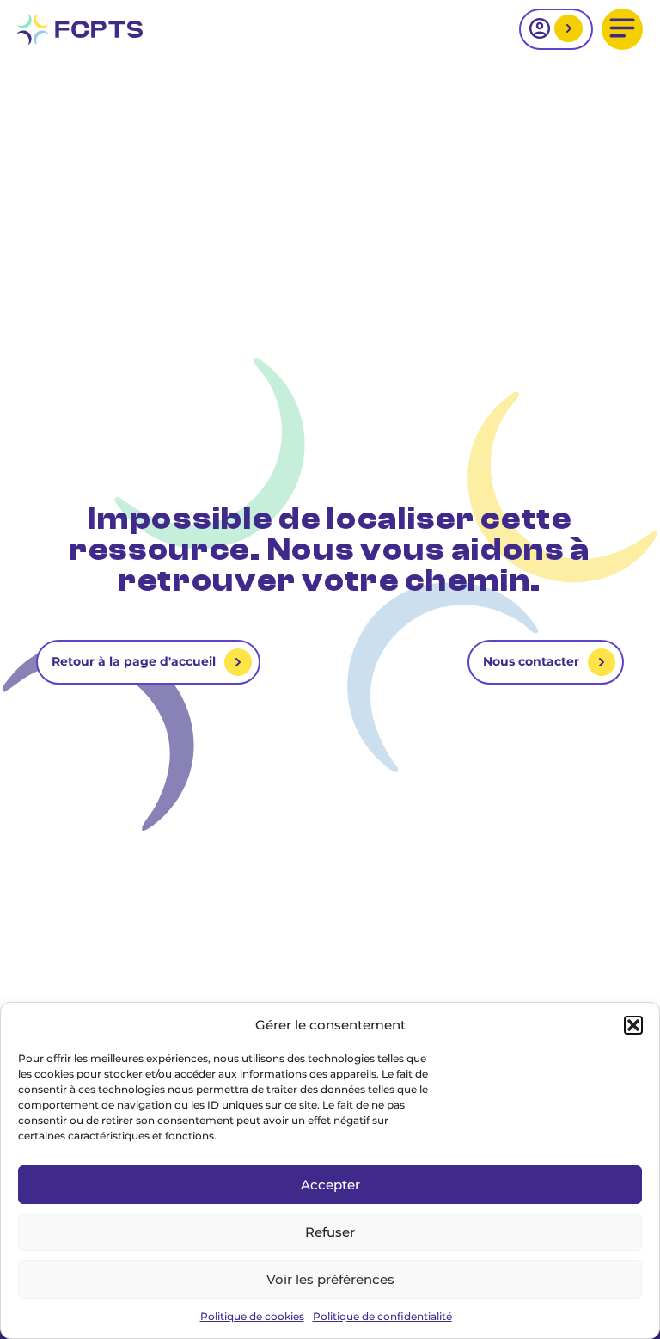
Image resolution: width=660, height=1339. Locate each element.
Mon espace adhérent (566, 29)
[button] (633, 1025)
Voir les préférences (330, 1279)
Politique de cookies (252, 1316)
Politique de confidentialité (382, 1316)
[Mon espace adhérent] (556, 29)
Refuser (330, 1232)
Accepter (330, 1184)
